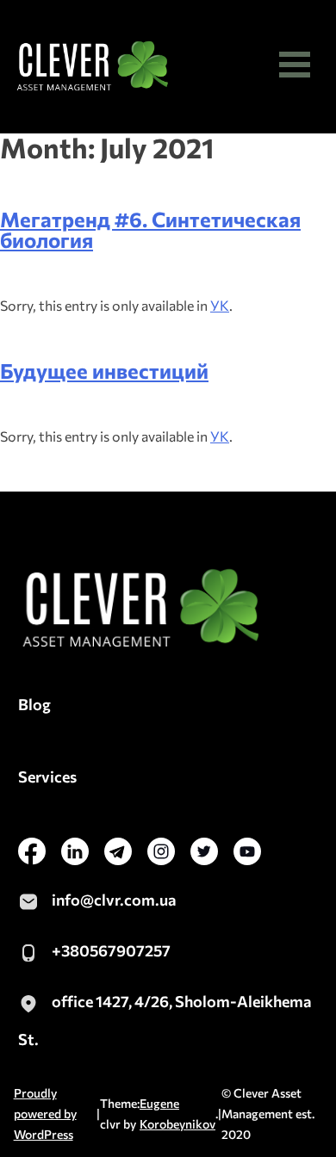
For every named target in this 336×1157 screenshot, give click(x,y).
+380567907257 (111, 950)
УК (219, 305)
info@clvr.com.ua (114, 899)
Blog (34, 704)
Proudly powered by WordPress (45, 1114)
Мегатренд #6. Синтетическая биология (150, 229)
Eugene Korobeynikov (177, 1113)
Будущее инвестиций (104, 370)
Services (47, 776)
